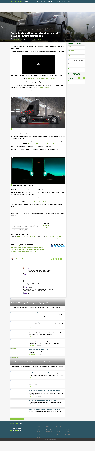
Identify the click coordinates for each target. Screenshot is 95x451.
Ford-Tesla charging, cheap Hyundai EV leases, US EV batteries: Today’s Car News (28, 248)
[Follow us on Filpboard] (61, 259)
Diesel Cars (39, 436)
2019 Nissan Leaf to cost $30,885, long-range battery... (24, 236)
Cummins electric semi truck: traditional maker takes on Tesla (41, 78)
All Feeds (57, 425)
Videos (47, 426)
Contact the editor (47, 229)
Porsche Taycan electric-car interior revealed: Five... (24, 240)
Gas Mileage (39, 429)
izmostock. (55, 439)
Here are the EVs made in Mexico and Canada (39, 381)
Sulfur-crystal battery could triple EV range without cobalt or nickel (45, 409)
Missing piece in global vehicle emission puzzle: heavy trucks (41, 144)
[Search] (81, 1)
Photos (47, 425)
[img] (52, 246)
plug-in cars (21, 229)
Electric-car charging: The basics (36, 322)
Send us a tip (46, 225)
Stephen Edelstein (32, 345)
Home (12, 10)
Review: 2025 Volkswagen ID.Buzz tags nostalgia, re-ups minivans (31, 303)
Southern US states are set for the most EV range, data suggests (44, 390)
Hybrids (58, 1)
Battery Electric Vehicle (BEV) (17, 226)
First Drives (43, 1)
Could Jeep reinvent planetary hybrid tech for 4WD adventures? (44, 340)
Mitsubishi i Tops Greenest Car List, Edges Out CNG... (50, 238)
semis (26, 229)
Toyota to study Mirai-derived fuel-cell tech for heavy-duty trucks (41, 202)
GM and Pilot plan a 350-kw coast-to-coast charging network (24, 251)
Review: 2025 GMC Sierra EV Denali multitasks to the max (42, 331)
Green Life (69, 1)
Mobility (38, 426)
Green (37, 226)
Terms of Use (67, 429)
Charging (38, 425)
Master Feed (58, 426)
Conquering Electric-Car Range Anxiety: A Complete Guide (25, 238)
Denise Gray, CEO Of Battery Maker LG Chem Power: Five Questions (25, 246)
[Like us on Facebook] (51, 259)
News (37, 1)
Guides (63, 1)
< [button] (79, 78)
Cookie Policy (67, 433)
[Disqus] (38, 280)
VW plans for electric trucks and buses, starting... (50, 236)
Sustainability (39, 428)
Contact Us (67, 426)
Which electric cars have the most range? (38, 349)
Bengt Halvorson (14, 304)
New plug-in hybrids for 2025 (36, 312)
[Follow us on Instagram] (56, 259)
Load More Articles (17, 419)
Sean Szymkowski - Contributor (20, 259)
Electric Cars (51, 1)
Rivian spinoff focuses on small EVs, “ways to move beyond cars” (44, 372)
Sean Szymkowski (17, 39)
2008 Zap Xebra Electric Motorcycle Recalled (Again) (50, 240)
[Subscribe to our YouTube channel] (58, 259)
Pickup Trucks (14, 229)
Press (66, 428)
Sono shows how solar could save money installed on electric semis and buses (27, 249)
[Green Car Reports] (20, 1)
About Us (67, 425)
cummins (25, 226)
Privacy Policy (67, 434)
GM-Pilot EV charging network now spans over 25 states (42, 400)
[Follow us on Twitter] (54, 259)
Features (38, 437)
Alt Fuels (38, 434)
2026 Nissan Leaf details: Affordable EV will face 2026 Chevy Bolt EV (31, 362)
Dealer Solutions (49, 431)
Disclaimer (67, 431)
